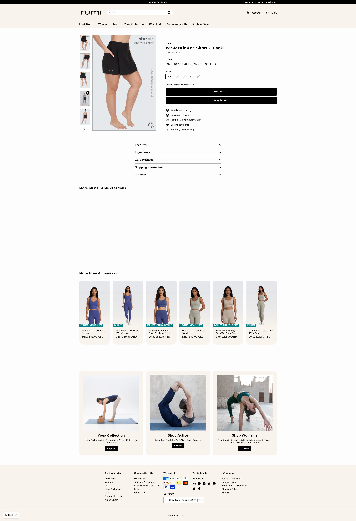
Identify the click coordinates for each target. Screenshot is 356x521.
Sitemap (226, 492)
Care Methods (144, 159)
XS (169, 76)
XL (198, 76)
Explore (111, 448)
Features (141, 145)
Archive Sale (201, 24)
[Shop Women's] (245, 403)
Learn (137, 489)
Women (103, 24)
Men (115, 24)
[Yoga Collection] (111, 403)
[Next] (84, 129)
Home (168, 43)
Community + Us (176, 24)
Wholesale (139, 478)
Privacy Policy (229, 482)
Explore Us (139, 492)
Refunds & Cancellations (234, 485)
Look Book (86, 24)
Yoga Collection (134, 24)
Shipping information (149, 167)
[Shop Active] (178, 403)
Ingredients (142, 152)
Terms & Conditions (232, 478)
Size (168, 71)
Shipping (170, 85)
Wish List (155, 24)
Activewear (107, 273)
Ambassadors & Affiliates (146, 485)
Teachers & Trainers (144, 482)
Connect (140, 174)
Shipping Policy (230, 489)
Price (169, 59)
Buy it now (221, 100)
